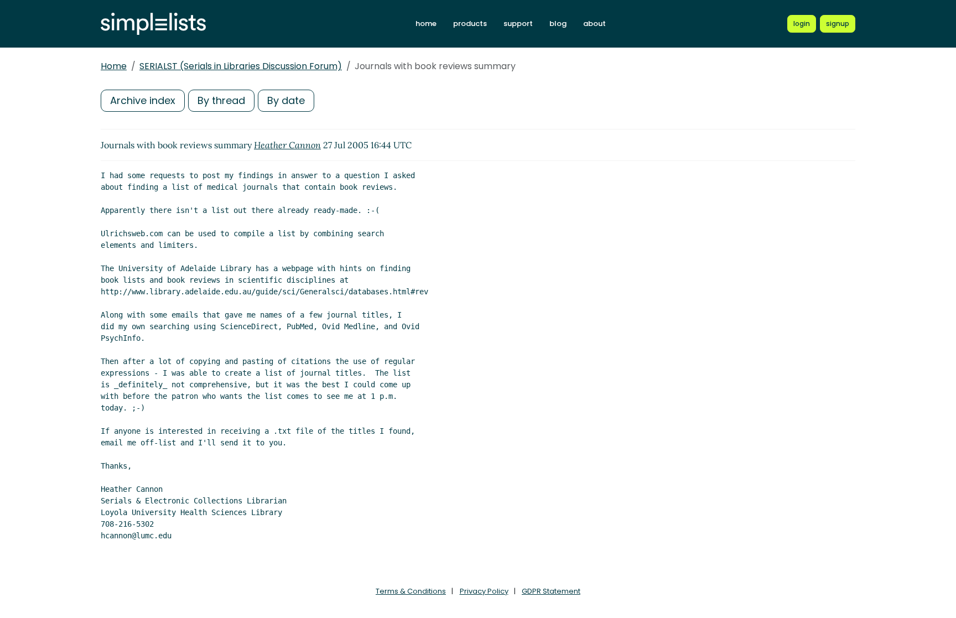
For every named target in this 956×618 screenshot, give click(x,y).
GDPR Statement (551, 591)
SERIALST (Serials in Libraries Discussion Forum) (240, 66)
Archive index (142, 100)
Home (114, 66)
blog (558, 23)
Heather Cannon (287, 144)
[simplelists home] (153, 24)
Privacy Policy (484, 591)
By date (286, 100)
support (518, 23)
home (426, 23)
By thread (221, 100)
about (594, 23)
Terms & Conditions (411, 591)
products (470, 23)
